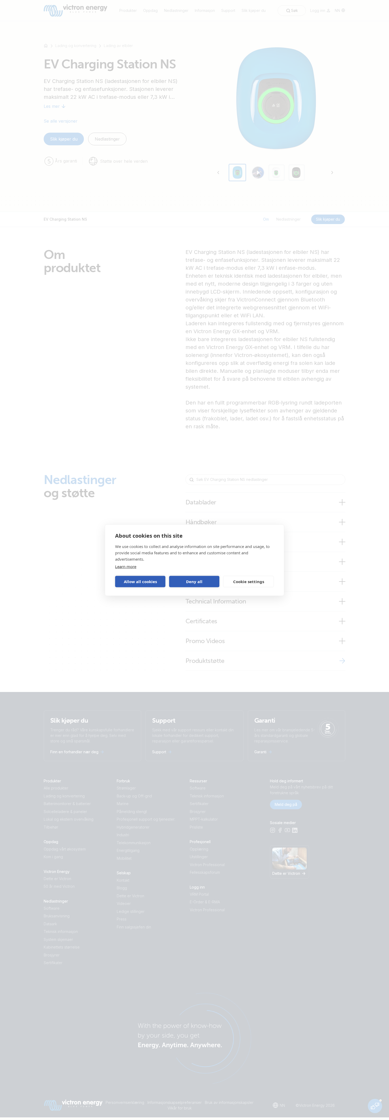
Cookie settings (248, 581)
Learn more (125, 566)
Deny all (194, 581)
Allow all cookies (140, 581)
